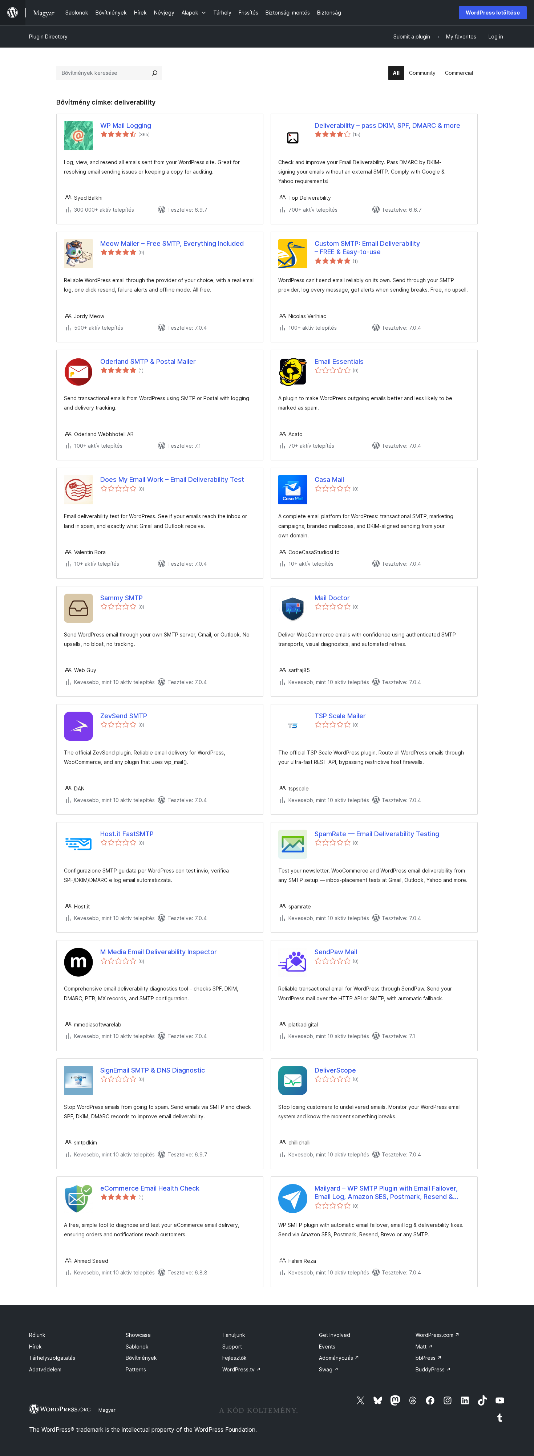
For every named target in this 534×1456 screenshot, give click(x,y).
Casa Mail (329, 479)
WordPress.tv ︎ (241, 1369)
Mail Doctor (332, 598)
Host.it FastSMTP (127, 834)
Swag (329, 1369)
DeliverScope (335, 1070)
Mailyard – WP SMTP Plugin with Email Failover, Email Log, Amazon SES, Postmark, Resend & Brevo (386, 1192)
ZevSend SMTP (123, 716)
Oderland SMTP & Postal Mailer (148, 361)
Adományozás (339, 1358)
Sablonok (137, 1346)
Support (232, 1346)
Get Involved (334, 1335)
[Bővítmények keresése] (154, 73)
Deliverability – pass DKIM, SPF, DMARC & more (387, 125)
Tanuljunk (233, 1335)
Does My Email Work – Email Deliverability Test (172, 479)
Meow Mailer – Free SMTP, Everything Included (172, 243)
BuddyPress (433, 1369)
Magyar (107, 1410)
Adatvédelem (45, 1369)
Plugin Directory (48, 36)
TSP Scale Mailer (340, 716)
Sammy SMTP (121, 598)
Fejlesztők (234, 1358)
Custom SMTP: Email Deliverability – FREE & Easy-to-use (367, 248)
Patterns (136, 1369)
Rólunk (37, 1335)
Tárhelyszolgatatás (52, 1358)
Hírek (35, 1346)
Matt (424, 1346)
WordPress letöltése (493, 12)
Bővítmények (141, 1358)
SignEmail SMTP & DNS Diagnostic (152, 1070)
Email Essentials (339, 361)
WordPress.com (438, 1335)
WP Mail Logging (125, 125)
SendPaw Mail (336, 952)
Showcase (138, 1335)
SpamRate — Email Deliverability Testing (377, 834)
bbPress (429, 1358)
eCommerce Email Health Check (149, 1188)
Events (327, 1346)
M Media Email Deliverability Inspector (158, 952)
